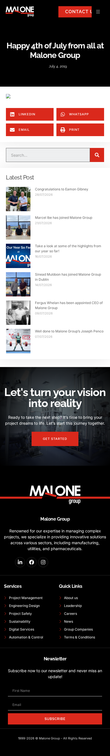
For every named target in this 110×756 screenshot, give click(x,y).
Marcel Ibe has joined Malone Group (63, 217)
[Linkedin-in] (20, 562)
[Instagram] (43, 562)
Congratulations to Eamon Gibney (61, 189)
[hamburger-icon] (98, 12)
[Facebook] (32, 562)
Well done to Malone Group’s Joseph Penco (69, 331)
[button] (30, 114)
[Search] (97, 155)
